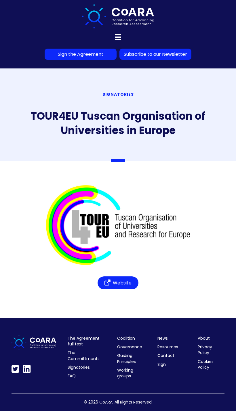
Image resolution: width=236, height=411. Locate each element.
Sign (161, 364)
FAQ (72, 376)
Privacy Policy (205, 349)
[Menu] (118, 37)
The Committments (84, 355)
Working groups (125, 373)
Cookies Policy (206, 364)
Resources (167, 347)
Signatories (79, 367)
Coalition (126, 338)
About (204, 338)
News (162, 338)
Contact (165, 355)
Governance (129, 347)
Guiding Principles (126, 358)
